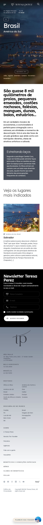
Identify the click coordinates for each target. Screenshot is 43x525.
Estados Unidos (9, 394)
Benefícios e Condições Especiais (20, 462)
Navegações (26, 415)
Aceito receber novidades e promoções (19, 312)
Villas (7, 475)
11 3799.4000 (8, 360)
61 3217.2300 (8, 373)
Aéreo (6, 466)
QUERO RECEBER (16, 318)
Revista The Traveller (11, 436)
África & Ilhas (8, 385)
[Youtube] (23, 482)
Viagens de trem (27, 413)
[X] (19, 482)
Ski (4, 420)
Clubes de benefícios (14, 471)
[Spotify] (4, 482)
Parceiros (7, 441)
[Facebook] (8, 482)
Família (6, 410)
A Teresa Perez (9, 432)
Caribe (24, 392)
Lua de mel (7, 415)
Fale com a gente (9, 450)
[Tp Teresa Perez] (21, 4)
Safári (24, 418)
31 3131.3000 (8, 367)
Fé (22, 11)
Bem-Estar (7, 418)
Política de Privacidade (8, 490)
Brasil (5, 392)
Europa (24, 394)
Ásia (23, 389)
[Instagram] (12, 482)
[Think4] (37, 482)
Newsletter (7, 455)
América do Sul (11, 13)
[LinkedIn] (16, 482)
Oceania (25, 397)
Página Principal (11, 11)
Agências (7, 446)
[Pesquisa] (38, 4)
